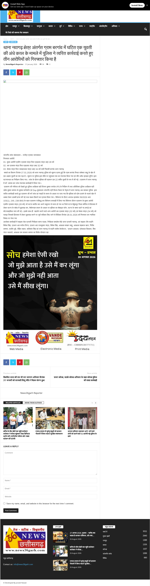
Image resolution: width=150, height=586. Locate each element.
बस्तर (51, 26)
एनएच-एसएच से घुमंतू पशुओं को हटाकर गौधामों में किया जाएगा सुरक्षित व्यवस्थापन (49, 432)
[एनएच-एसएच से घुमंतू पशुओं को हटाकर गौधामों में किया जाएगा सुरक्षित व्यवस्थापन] (50, 418)
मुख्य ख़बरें (106, 536)
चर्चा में (11, 39)
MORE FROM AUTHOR (33, 403)
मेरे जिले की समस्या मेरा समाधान (17, 32)
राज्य (81, 26)
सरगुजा (39, 26)
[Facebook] (6, 72)
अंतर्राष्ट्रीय (103, 26)
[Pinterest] (20, 72)
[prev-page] (92, 402)
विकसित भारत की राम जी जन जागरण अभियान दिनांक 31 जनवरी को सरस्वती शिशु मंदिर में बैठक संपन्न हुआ (24, 379)
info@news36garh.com (23, 564)
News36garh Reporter (14, 64)
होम (7, 26)
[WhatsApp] (26, 72)
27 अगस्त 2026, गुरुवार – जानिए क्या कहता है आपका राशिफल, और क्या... (82, 534)
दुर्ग (60, 26)
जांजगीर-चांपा (13, 42)
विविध (70, 26)
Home (5, 39)
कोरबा (105, 549)
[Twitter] (13, 72)
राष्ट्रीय (92, 26)
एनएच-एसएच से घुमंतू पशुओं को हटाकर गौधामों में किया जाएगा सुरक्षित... (83, 562)
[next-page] (95, 402)
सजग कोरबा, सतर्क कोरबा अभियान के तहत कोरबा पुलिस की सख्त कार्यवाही (75, 379)
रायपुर (14, 26)
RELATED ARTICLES (13, 403)
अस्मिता (114, 26)
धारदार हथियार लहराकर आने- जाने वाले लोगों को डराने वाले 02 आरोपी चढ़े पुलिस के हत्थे (82, 433)
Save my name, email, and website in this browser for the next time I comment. (40, 503)
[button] (145, 29)
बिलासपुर (27, 26)
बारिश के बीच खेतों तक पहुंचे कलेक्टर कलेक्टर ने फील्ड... (82, 548)
